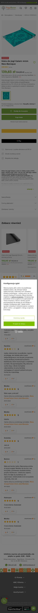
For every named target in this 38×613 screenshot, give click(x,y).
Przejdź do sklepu (19, 324)
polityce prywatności (18, 297)
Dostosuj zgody (19, 318)
